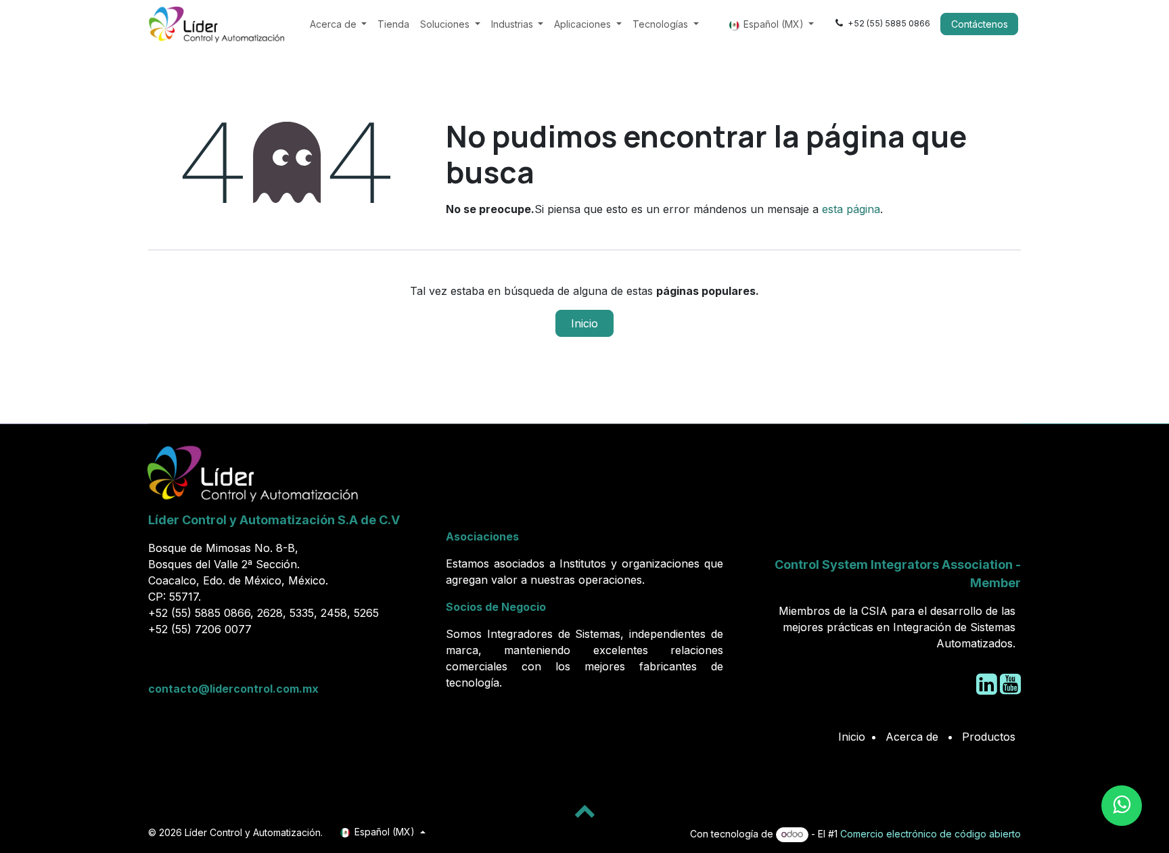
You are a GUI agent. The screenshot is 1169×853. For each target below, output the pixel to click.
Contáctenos (979, 24)
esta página (851, 209)
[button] (584, 810)
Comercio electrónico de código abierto (930, 833)
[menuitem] (338, 24)
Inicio (584, 323)
